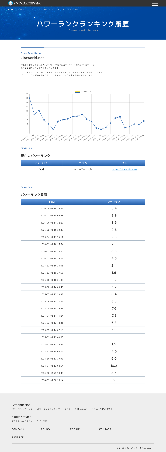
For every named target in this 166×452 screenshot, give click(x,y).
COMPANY (18, 429)
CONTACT (105, 429)
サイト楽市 (42, 421)
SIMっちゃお (81, 409)
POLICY (45, 429)
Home (10, 9)
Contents (22, 9)
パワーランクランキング (40, 9)
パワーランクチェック (22, 409)
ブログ (67, 409)
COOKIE (75, 429)
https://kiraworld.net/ (124, 169)
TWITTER (18, 437)
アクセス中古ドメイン (22, 421)
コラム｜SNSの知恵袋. (102, 409)
